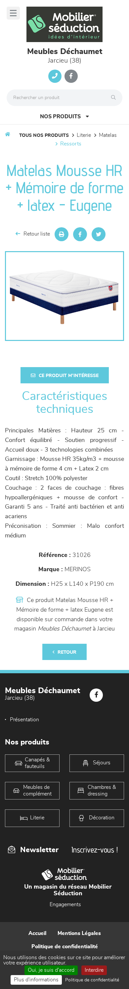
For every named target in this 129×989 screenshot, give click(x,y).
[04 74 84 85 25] (55, 76)
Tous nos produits (44, 135)
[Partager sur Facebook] (80, 234)
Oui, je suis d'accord (51, 970)
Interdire (94, 970)
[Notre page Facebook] (71, 76)
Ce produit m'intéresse (69, 375)
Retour (67, 652)
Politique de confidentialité (64, 946)
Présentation (24, 719)
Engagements (65, 904)
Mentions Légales (79, 933)
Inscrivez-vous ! (94, 849)
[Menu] (13, 13)
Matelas (108, 135)
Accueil (37, 933)
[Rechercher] (115, 97)
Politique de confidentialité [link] (92, 980)
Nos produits (60, 116)
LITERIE (84, 135)
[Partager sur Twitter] (99, 234)
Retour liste (36, 234)
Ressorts (70, 143)
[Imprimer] (61, 234)
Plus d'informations (36, 979)
